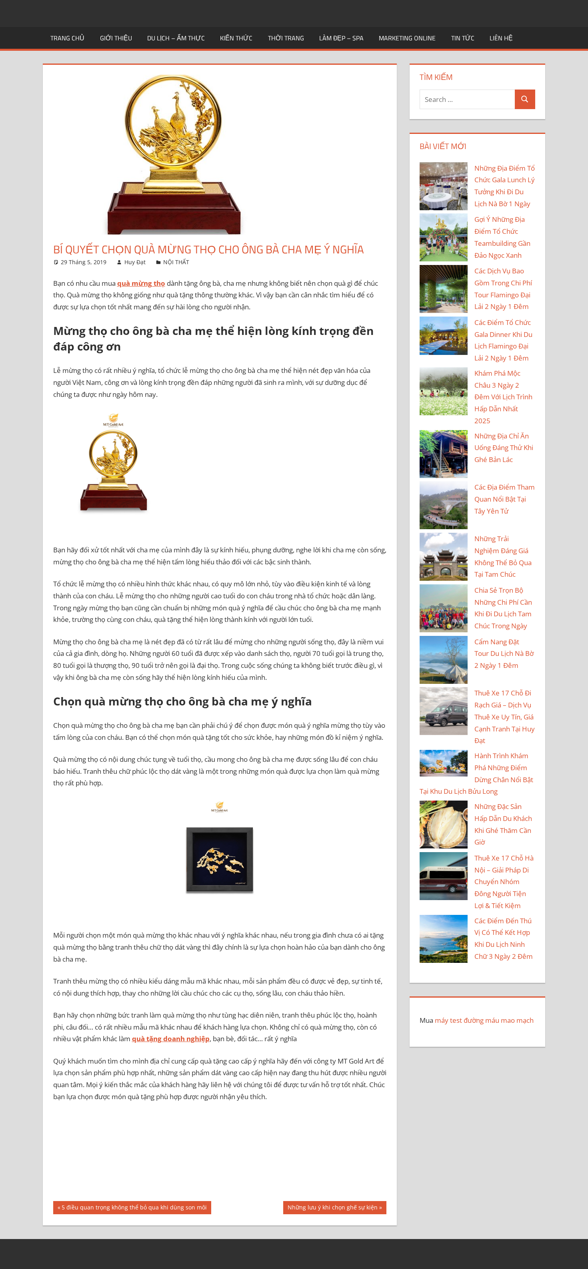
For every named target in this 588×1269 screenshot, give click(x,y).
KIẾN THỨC (236, 38)
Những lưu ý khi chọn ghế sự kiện (332, 1208)
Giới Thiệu (116, 38)
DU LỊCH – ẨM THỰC (176, 38)
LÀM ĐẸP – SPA (341, 38)
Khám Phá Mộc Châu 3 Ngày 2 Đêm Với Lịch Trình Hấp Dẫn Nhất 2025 (503, 397)
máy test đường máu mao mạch (484, 1020)
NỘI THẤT (176, 262)
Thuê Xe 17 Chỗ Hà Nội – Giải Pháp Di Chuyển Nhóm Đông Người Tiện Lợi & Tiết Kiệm (504, 881)
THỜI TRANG (286, 38)
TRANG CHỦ (67, 38)
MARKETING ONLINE (407, 38)
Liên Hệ (501, 38)
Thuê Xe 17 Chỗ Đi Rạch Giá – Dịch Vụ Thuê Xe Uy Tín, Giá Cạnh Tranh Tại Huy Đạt (504, 716)
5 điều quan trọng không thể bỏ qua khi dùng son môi (134, 1208)
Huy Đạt (135, 262)
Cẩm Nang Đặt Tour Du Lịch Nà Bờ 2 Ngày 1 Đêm (504, 653)
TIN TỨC (462, 38)
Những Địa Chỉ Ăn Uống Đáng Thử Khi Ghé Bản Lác (503, 447)
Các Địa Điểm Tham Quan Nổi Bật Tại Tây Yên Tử (504, 499)
